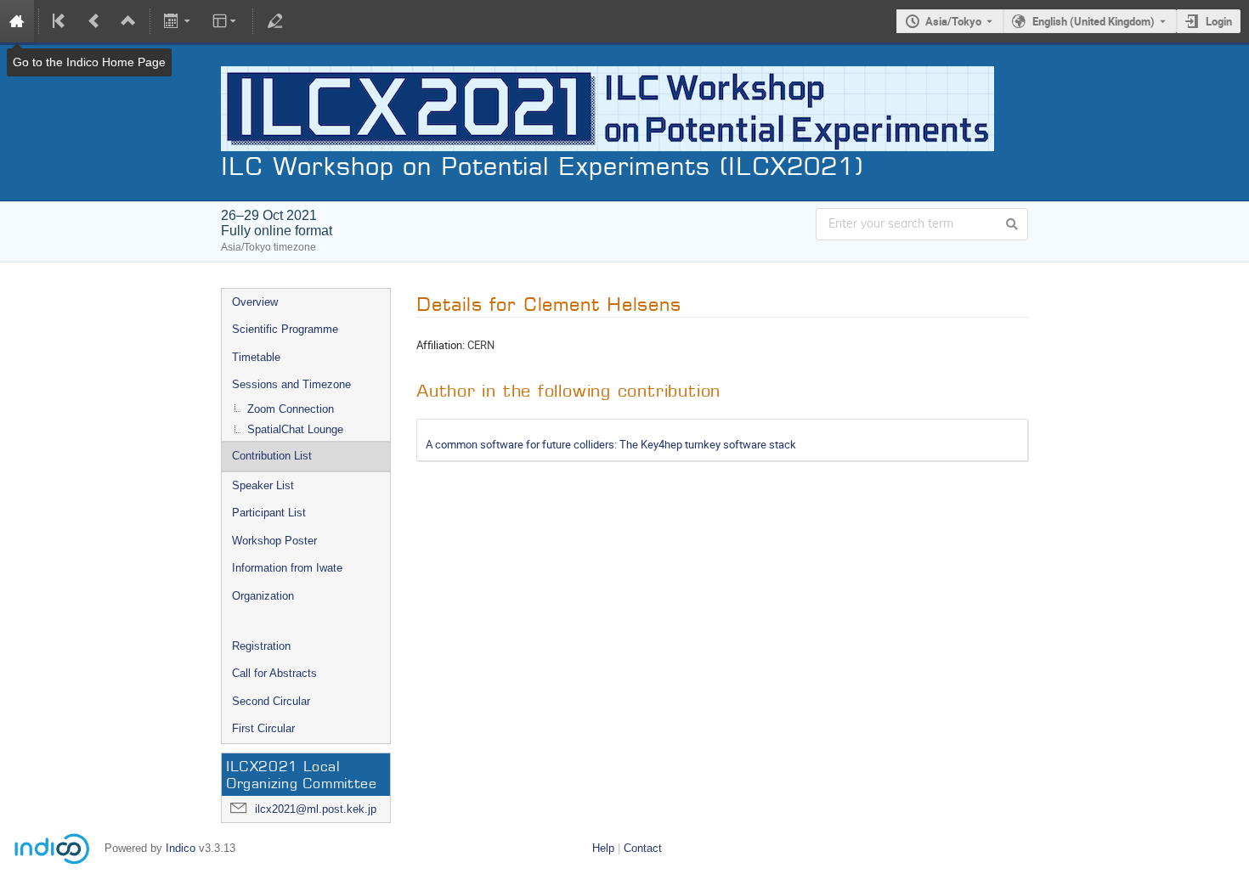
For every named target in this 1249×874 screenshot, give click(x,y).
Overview (255, 302)
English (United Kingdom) (1093, 21)
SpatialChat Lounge (295, 429)
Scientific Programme (285, 329)
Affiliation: (440, 344)
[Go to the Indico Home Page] (17, 21)
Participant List (269, 512)
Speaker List (263, 485)
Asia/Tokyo (953, 21)
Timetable (256, 357)
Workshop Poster (274, 540)
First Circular (263, 728)
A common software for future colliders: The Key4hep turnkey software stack (611, 444)
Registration (261, 646)
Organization (263, 595)
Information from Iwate (287, 567)
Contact (643, 848)
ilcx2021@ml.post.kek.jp (315, 809)
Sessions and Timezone (291, 384)
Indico (180, 848)
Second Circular (271, 701)
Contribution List (272, 455)
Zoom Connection (290, 409)
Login (1219, 21)
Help (603, 848)
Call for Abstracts (274, 673)
